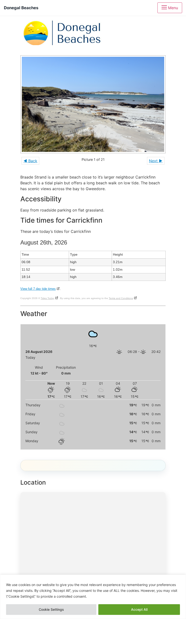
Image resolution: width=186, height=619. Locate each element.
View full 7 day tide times (38, 289)
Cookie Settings (51, 609)
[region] (93, 597)
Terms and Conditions (121, 298)
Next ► (156, 160)
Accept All (139, 609)
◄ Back (30, 160)
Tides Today (47, 298)
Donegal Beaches (21, 7)
